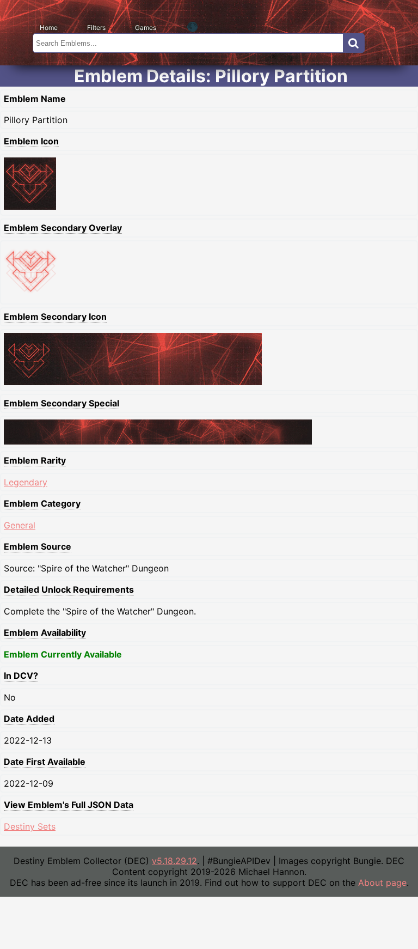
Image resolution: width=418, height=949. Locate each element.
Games (145, 27)
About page (382, 882)
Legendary (25, 482)
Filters (96, 27)
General (19, 525)
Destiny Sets (30, 826)
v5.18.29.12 (174, 860)
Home (49, 27)
